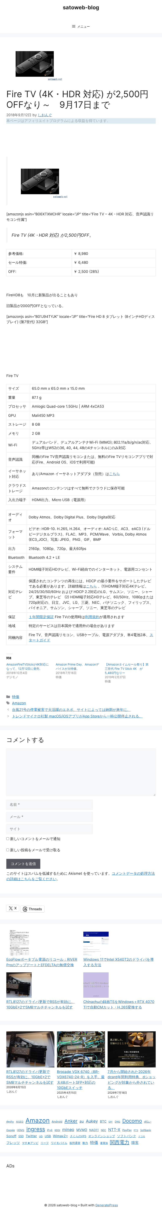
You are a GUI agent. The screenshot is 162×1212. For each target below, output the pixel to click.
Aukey (92, 1121)
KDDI (57, 1130)
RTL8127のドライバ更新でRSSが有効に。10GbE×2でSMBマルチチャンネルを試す (30, 1077)
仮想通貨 (74, 1143)
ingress (35, 1129)
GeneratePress (106, 1205)
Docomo (132, 1121)
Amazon (19, 703)
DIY (111, 1121)
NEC (103, 1130)
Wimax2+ (60, 1136)
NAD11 (94, 1130)
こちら (114, 474)
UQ (41, 1136)
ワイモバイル (59, 1143)
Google (10, 1130)
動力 (85, 1143)
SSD (21, 1136)
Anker (71, 1121)
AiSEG (19, 1121)
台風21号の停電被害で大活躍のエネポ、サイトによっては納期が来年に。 (71, 710)
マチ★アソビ (30, 1143)
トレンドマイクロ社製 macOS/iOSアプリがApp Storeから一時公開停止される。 (77, 716)
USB (48, 1136)
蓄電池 (104, 1143)
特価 (15, 697)
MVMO (81, 1130)
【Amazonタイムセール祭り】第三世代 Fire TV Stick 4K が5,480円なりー (126, 669)
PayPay (127, 1130)
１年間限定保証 (41, 617)
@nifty (10, 1121)
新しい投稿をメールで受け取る (35, 850)
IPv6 (50, 1130)
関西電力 (119, 1142)
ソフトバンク (126, 1136)
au (82, 1121)
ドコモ (141, 1136)
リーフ (44, 1143)
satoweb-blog (81, 7)
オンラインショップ (101, 1136)
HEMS (20, 1130)
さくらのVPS (78, 1136)
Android (57, 1121)
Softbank (145, 1130)
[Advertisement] (83, 138)
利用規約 (92, 617)
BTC (103, 1121)
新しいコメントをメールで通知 (35, 839)
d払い (147, 1121)
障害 (135, 1142)
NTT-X (114, 1129)
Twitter (31, 1136)
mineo (68, 1129)
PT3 (136, 1130)
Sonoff (11, 1136)
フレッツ (13, 1143)
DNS (117, 1121)
